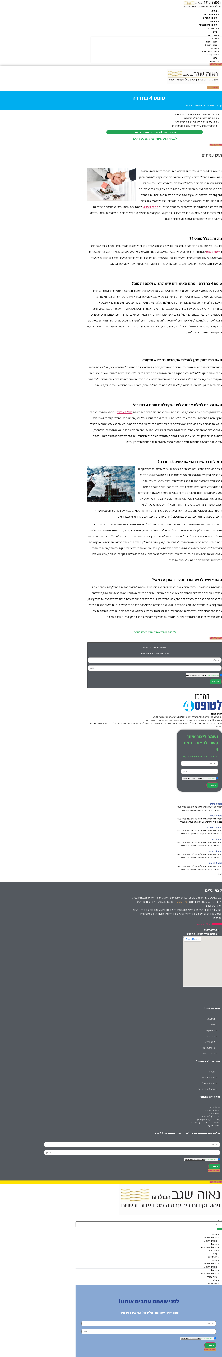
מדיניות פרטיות (200, 675)
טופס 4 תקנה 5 (210, 17)
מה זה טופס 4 (150, 207)
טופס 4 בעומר (216, 815)
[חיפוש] (219, 1229)
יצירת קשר (212, 35)
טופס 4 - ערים (206, 105)
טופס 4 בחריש (216, 803)
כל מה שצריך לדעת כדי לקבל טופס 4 (205, 1122)
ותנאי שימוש (190, 675)
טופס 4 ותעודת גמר (208, 24)
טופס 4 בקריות (215, 851)
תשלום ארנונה (124, 412)
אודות (214, 10)
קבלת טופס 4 (182, 901)
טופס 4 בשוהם (215, 863)
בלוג (215, 31)
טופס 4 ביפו (217, 839)
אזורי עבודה (211, 28)
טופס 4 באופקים (214, 1125)
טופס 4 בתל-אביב (214, 827)
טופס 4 (213, 21)
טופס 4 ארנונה (210, 14)
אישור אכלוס (213, 252)
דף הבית (218, 105)
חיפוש (219, 1220)
